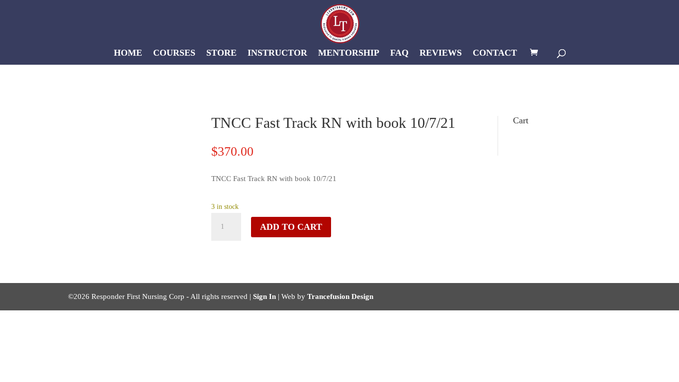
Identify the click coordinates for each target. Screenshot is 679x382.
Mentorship (348, 53)
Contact (495, 53)
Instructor (277, 53)
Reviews (441, 53)
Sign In (264, 296)
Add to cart (291, 227)
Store (221, 53)
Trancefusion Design (340, 296)
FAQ (399, 53)
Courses (174, 53)
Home (128, 53)
